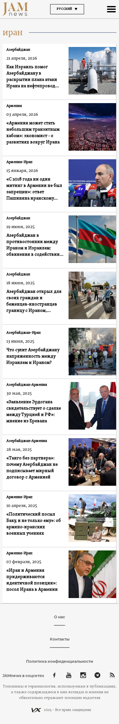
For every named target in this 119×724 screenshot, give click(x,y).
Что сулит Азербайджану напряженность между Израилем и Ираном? (32, 356)
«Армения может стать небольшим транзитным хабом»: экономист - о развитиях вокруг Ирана (33, 133)
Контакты (59, 639)
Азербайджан (18, 49)
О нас (59, 617)
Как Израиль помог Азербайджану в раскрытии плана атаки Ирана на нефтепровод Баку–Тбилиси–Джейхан (32, 76)
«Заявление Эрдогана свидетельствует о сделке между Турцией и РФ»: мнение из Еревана (33, 411)
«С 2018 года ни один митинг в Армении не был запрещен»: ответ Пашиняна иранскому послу (34, 189)
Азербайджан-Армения (26, 384)
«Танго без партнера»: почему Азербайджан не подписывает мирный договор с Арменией (32, 468)
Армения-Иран (19, 162)
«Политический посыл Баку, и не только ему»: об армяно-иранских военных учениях (33, 524)
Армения (14, 106)
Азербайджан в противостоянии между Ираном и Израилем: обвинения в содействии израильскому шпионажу (33, 245)
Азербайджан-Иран (23, 332)
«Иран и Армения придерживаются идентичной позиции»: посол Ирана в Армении (32, 580)
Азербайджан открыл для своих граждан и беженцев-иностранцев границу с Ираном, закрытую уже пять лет (34, 301)
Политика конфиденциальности (59, 661)
